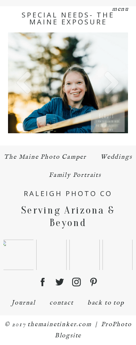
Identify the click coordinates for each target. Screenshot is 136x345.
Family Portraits (75, 175)
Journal (24, 303)
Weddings (116, 157)
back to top (106, 303)
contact (62, 303)
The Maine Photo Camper (45, 157)
